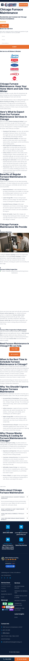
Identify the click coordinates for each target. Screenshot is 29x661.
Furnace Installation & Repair (20, 596)
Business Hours (8, 543)
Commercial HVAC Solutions (19, 609)
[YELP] (4, 577)
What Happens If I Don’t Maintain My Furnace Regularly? (12, 509)
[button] (2, 5)
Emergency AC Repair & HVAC (20, 591)
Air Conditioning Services (19, 587)
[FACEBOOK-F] (1, 577)
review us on (9, 566)
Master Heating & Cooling (11, 557)
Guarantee (21, 543)
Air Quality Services (20, 600)
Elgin (2, 597)
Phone (7, 531)
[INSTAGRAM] (7, 577)
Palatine (3, 591)
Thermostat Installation (18, 604)
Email (21, 531)
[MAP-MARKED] (10, 577)
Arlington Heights (6, 594)
